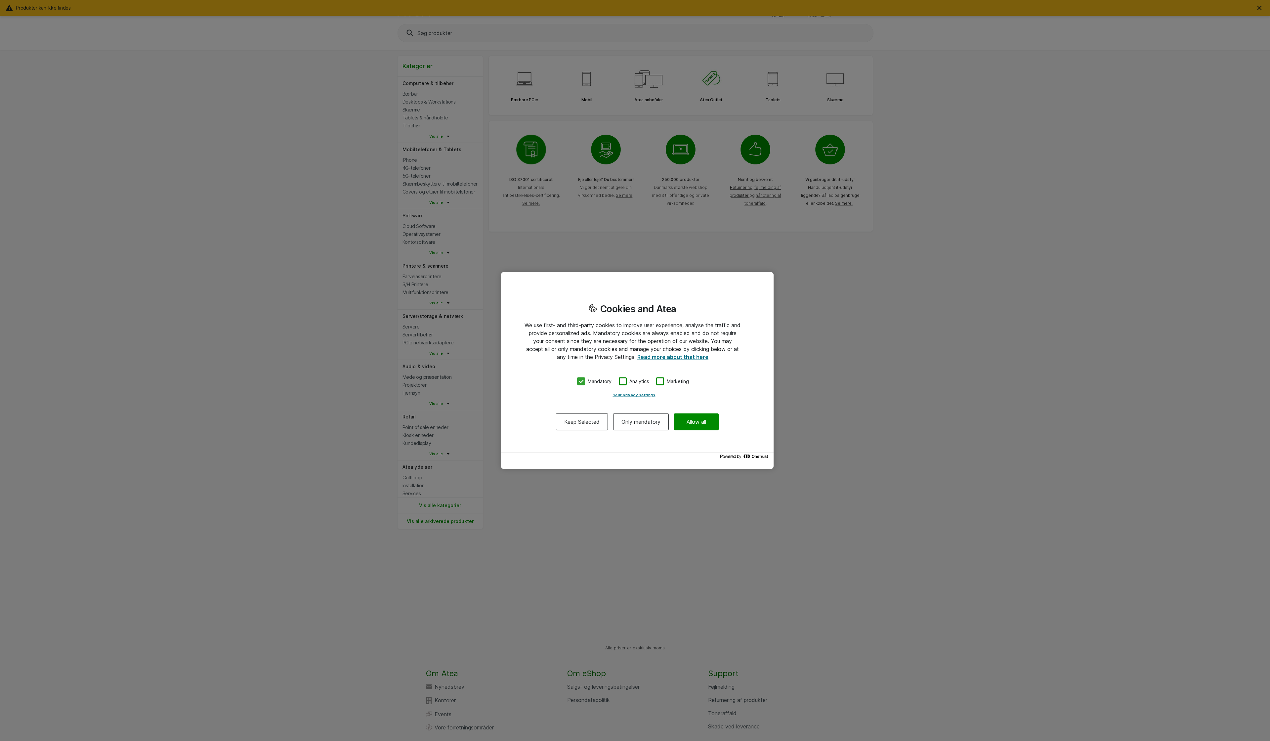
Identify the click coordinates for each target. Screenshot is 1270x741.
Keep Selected (582, 421)
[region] (637, 370)
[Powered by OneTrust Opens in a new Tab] (745, 458)
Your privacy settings (634, 394)
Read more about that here (672, 357)
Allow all (696, 421)
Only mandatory (640, 421)
